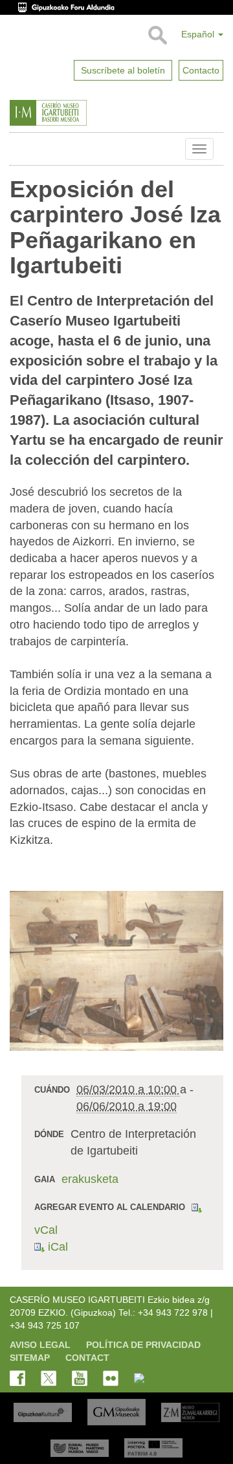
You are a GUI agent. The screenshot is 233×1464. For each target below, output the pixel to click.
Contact (87, 1357)
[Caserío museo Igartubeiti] (74, 113)
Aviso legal (40, 1345)
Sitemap (30, 1357)
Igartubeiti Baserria (19, 149)
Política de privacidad (143, 1345)
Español (199, 34)
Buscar (157, 35)
